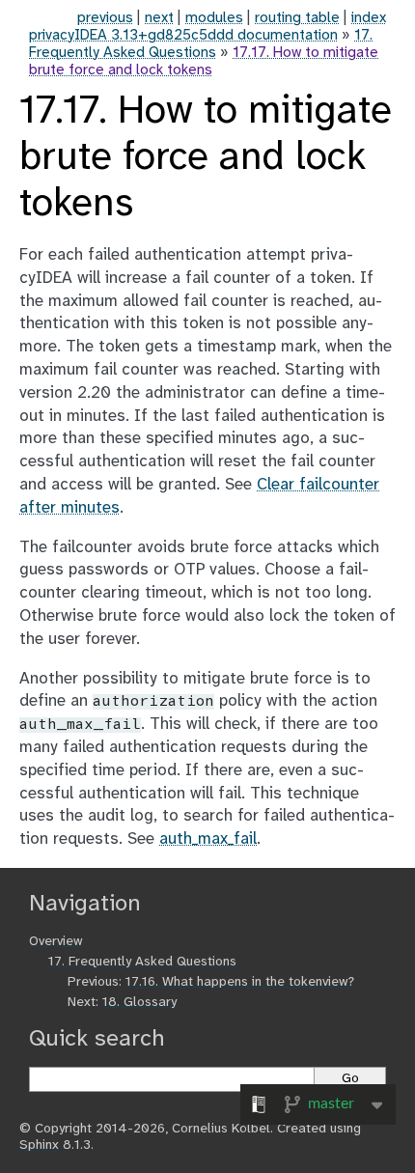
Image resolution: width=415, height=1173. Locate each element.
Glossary (139, 1002)
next (159, 18)
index (368, 18)
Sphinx (39, 1145)
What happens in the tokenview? (239, 982)
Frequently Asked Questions (142, 962)
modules (214, 18)
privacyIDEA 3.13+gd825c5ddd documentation (183, 35)
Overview (56, 942)
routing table (297, 18)
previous (105, 18)
